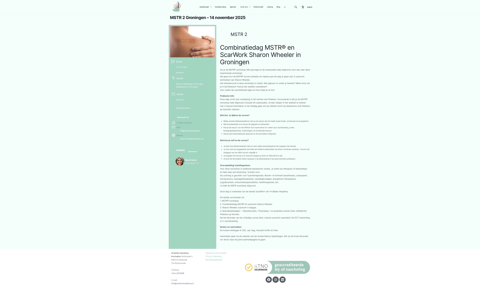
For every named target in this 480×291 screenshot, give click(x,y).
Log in (309, 7)
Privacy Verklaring (214, 256)
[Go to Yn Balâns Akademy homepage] (177, 7)
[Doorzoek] (295, 7)
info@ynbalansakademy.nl (182, 283)
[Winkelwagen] (302, 7)
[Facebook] (269, 279)
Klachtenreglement (214, 260)
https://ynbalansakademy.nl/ (192, 139)
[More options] (285, 7)
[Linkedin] (282, 279)
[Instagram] (275, 279)
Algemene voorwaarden (216, 253)
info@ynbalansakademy (190, 131)
